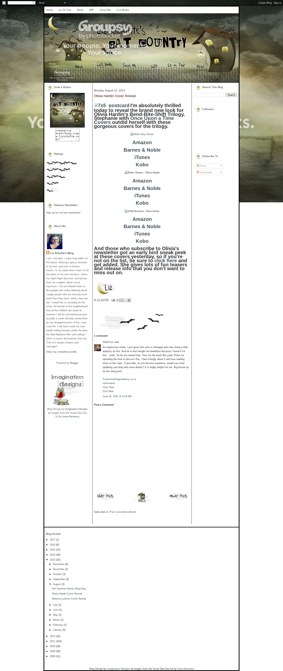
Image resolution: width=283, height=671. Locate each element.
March (57, 619)
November (59, 569)
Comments (205, 172)
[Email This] (118, 300)
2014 (53, 554)
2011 (53, 641)
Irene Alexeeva (71, 416)
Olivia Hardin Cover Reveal (67, 593)
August (57, 584)
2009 (53, 651)
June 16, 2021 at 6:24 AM (117, 396)
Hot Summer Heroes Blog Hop (69, 588)
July (55, 604)
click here (165, 260)
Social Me (105, 9)
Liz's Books (122, 9)
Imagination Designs (76, 409)
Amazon (142, 142)
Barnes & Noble (142, 150)
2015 (53, 549)
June (56, 609)
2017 (53, 539)
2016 (53, 544)
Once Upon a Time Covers (134, 120)
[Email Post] (112, 299)
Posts (202, 165)
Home (49, 9)
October (58, 574)
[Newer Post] (178, 500)
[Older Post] (105, 500)
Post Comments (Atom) (123, 511)
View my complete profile (61, 351)
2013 (53, 559)
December (59, 564)
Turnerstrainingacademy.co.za (119, 379)
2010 (53, 646)
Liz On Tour (64, 9)
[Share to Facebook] (129, 300)
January (58, 629)
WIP (91, 9)
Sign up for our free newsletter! (63, 212)
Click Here (108, 387)
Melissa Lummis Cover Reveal (69, 598)
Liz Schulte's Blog (62, 253)
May (56, 614)
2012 (53, 636)
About (80, 9)
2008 (53, 656)
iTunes (142, 157)
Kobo (142, 164)
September (59, 579)
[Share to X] (125, 300)
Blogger (74, 363)
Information (109, 383)
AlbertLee (108, 342)
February (58, 624)
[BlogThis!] (122, 300)
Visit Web (108, 391)
